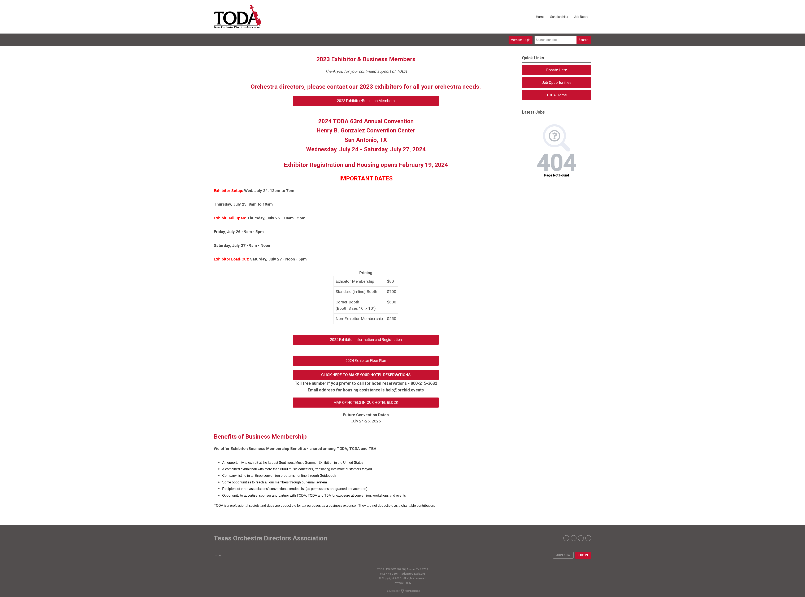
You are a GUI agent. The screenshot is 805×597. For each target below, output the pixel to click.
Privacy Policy (402, 582)
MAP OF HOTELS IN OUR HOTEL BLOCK (366, 402)
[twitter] (573, 538)
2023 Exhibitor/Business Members (366, 100)
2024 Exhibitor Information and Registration (366, 339)
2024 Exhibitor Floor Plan (365, 360)
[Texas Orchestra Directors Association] (237, 17)
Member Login (520, 40)
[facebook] (566, 538)
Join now (563, 555)
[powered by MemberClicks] (402, 591)
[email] (588, 538)
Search (583, 40)
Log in (583, 555)
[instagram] (581, 538)
